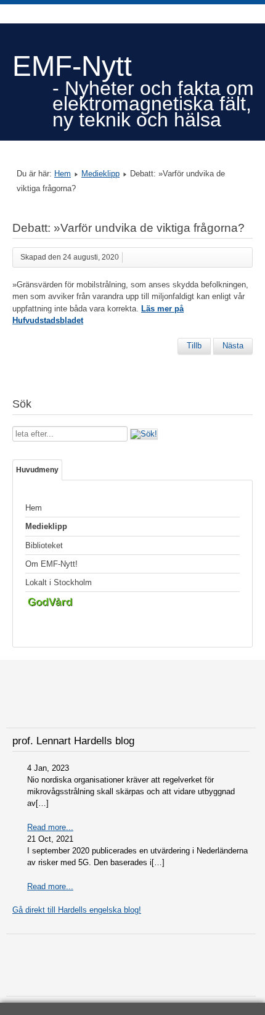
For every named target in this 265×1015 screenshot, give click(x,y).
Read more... (50, 827)
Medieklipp (100, 173)
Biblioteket (44, 545)
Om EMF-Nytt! (51, 564)
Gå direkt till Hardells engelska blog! (76, 909)
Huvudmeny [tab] (37, 470)
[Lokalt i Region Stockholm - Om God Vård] (132, 604)
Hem (62, 173)
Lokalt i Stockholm (58, 582)
